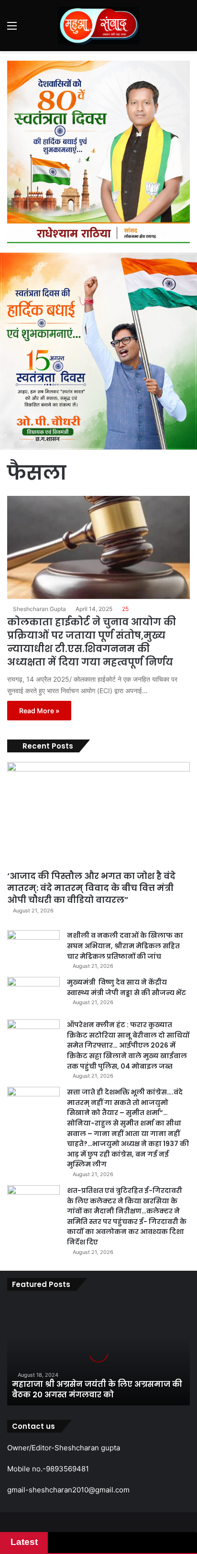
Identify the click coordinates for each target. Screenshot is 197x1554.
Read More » (39, 711)
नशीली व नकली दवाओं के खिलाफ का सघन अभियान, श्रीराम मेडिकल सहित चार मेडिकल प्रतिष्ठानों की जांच (125, 946)
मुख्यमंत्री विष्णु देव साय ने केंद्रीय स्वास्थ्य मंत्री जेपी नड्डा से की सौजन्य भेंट (126, 987)
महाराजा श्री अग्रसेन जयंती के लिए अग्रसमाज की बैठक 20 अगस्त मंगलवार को (97, 1389)
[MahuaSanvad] (98, 25)
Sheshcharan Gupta (39, 608)
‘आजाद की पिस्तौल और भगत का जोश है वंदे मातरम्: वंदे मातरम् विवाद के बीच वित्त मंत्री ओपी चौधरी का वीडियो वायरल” (91, 888)
